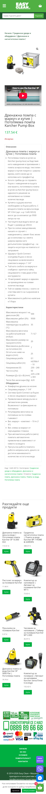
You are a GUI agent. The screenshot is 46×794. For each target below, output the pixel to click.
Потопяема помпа (12, 480)
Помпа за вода (33, 477)
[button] (37, 49)
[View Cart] (40, 6)
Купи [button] (6, 551)
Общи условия (29, 790)
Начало (8, 33)
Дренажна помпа (18, 477)
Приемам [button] (15, 790)
